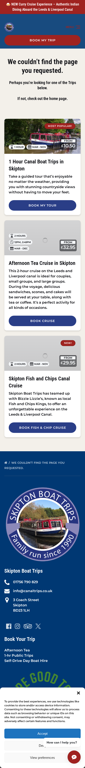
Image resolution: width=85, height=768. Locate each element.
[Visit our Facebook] (8, 626)
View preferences (42, 757)
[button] (78, 693)
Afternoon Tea (17, 650)
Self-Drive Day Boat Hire (26, 661)
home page (58, 98)
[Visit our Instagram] (17, 626)
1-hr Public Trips (18, 655)
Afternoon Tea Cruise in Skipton (42, 263)
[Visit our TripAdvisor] (28, 626)
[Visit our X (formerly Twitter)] (38, 626)
